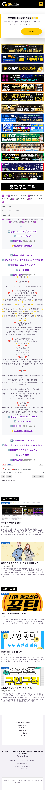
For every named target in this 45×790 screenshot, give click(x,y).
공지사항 (22, 736)
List (3, 476)
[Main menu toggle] (41, 4)
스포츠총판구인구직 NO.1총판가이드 (16, 688)
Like (4, 464)
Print (41, 464)
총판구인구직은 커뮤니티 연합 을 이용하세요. (20, 563)
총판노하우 (22, 730)
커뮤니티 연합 (22, 733)
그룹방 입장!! (31, 31)
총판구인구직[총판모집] (22, 722)
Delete (40, 476)
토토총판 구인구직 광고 (11, 523)
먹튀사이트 (22, 728)
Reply (9, 476)
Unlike (10, 464)
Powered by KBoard (8, 481)
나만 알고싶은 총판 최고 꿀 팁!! (14, 613)
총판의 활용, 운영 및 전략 (11, 651)
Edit (34, 476)
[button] (36, 4)
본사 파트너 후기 (22, 725)
